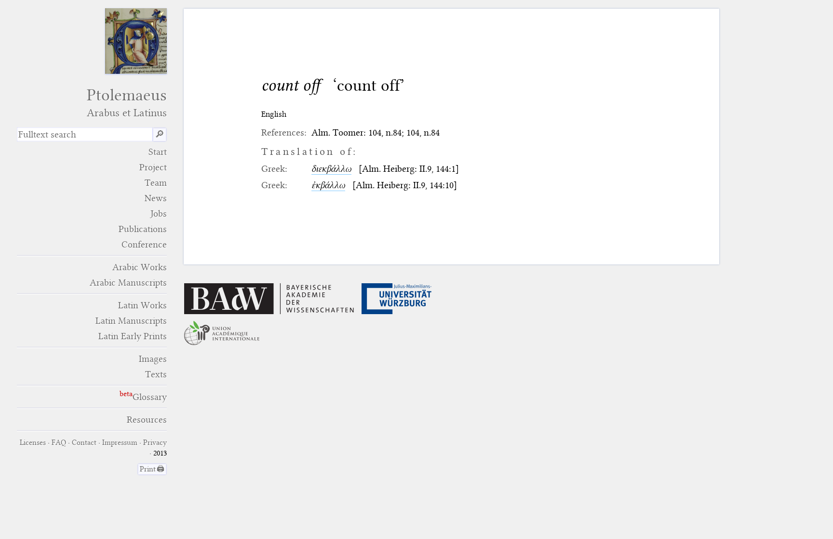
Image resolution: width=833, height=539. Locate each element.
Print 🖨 (152, 469)
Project (153, 167)
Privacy (155, 442)
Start (157, 151)
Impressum (119, 442)
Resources (147, 419)
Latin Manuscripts (131, 320)
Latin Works (142, 305)
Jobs (158, 213)
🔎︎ (159, 134)
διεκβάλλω (331, 168)
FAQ (59, 442)
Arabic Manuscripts (128, 282)
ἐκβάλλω (328, 185)
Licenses (33, 442)
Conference (144, 244)
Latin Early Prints (132, 336)
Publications (143, 229)
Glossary (150, 396)
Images (153, 358)
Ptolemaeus (127, 102)
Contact (84, 442)
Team (156, 182)
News (156, 198)
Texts (156, 374)
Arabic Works (139, 267)
